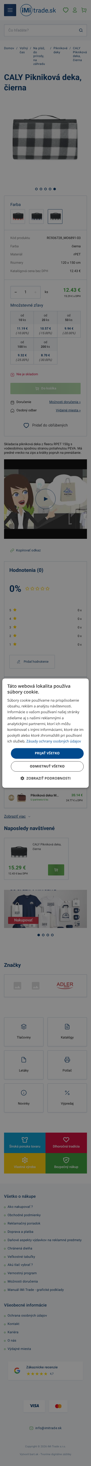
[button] (45, 778)
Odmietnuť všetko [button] (47, 766)
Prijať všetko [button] (47, 753)
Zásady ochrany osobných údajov (53, 741)
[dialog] (45, 733)
